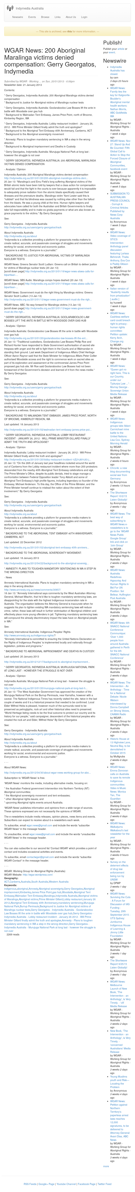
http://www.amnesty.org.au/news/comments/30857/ (32, 589)
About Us (71, 17)
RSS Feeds (30, 1184)
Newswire (17, 17)
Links (57, 17)
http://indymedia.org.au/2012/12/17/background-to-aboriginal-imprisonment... (47, 661)
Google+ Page (46, 1184)
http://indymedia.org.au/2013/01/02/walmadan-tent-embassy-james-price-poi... (48, 429)
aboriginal (22, 888)
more (106, 1166)
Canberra (15, 881)
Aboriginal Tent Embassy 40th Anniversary (34, 902)
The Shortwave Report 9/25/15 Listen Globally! (118, 964)
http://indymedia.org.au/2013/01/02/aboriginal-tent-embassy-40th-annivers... (46, 547)
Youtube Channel (66, 1184)
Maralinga (49, 895)
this (69, 31)
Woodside (67, 892)
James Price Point (42, 892)
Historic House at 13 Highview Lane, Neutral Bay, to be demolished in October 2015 (120, 746)
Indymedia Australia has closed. (117, 70)
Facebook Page (86, 1184)
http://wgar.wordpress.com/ (38, 874)
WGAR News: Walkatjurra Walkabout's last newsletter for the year (120, 830)
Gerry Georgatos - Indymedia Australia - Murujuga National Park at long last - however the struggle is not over (50, 927)
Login (84, 17)
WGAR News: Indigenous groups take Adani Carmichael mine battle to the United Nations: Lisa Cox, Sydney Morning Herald (120, 431)
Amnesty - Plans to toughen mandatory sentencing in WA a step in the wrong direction (48, 922)
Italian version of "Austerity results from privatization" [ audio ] (120, 294)
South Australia (39, 881)
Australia (26, 881)
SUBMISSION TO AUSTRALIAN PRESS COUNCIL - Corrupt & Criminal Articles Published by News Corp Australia (120, 206)
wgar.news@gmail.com (39, 825)
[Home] (11, 8)
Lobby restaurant (72, 899)
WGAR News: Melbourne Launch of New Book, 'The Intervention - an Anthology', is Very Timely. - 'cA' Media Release (120, 994)
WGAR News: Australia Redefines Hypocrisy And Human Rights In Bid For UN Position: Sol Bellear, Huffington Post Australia (120, 584)
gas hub (56, 892)
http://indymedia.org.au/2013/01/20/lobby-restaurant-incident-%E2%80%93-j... (47, 459)
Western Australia (59, 881)
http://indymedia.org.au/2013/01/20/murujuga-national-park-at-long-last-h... (46, 688)
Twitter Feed (104, 1184)
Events (32, 17)
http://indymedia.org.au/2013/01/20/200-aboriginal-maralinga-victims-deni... (46, 178)
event (112, 52)
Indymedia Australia (30, 8)
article (121, 48)
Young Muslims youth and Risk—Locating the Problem (119, 1082)
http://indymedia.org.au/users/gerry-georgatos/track (33, 227)
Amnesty (33, 888)
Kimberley (25, 892)
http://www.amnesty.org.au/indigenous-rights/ (29, 635)
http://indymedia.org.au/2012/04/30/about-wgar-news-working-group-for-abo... (47, 772)
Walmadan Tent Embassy (29, 895)
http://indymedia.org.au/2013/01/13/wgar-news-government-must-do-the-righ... (48, 299)
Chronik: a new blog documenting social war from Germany (120, 473)
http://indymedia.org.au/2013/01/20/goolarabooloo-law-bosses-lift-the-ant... (46, 338)
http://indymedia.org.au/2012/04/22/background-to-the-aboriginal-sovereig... (46, 563)
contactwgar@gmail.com (40, 857)
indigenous (10, 888)
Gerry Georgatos (73, 888)
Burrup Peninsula (29, 906)
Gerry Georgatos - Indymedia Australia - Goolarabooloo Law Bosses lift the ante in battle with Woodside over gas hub (48, 911)
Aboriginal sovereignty (51, 888)
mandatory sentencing (70, 902)
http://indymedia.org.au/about (20, 236)
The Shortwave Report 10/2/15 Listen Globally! (118, 496)
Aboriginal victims (28, 899)
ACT (6, 881)
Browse (45, 17)
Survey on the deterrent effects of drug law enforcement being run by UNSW (119, 870)
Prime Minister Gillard (51, 899)
